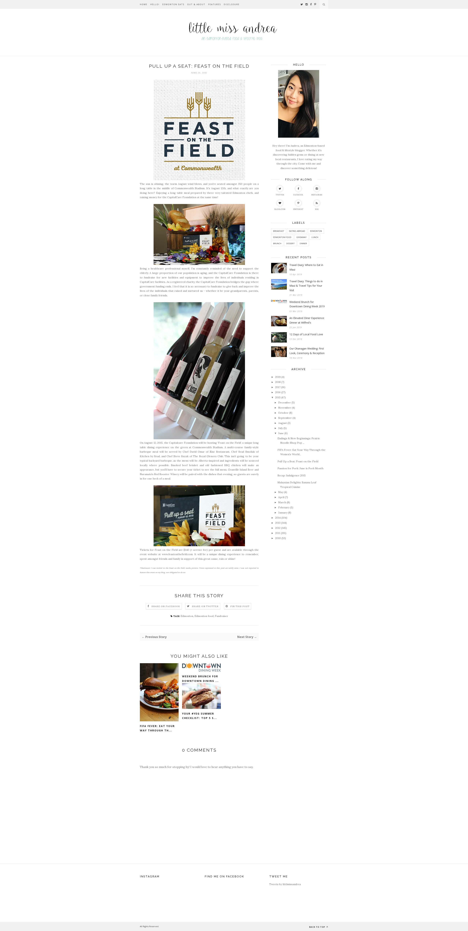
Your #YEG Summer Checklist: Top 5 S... (199, 716)
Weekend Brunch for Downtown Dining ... (200, 679)
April (281, 497)
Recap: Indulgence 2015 (292, 475)
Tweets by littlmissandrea (285, 884)
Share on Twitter (205, 606)
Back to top (317, 927)
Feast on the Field (229, 442)
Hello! (154, 4)
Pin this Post (240, 606)
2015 (278, 397)
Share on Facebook (166, 606)
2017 (277, 387)
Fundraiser (221, 616)
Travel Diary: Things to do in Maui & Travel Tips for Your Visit (306, 286)
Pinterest (298, 209)
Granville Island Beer (241, 469)
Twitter (280, 195)
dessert (290, 243)
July (280, 428)
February (283, 507)
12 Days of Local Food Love (306, 334)
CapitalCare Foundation (181, 197)
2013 (277, 522)
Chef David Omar (194, 451)
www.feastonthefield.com (177, 554)
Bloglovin (279, 209)
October (283, 412)
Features (214, 4)
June (281, 433)
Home (143, 4)
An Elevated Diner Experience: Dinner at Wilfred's (306, 320)
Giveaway (301, 237)
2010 (278, 538)
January (282, 512)
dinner (303, 243)
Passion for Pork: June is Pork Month (300, 468)
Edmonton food (204, 616)
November (284, 407)
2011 (277, 533)
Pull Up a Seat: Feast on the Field (298, 461)
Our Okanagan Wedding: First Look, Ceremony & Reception (306, 351)
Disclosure (231, 4)
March (282, 502)
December (284, 402)
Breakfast (278, 231)
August (282, 423)
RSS (316, 209)
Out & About (196, 4)
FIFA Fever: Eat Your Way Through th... (157, 728)
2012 (277, 528)
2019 (278, 377)
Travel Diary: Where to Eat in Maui (306, 267)
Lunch (315, 237)
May (280, 492)
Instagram (316, 195)
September (285, 418)
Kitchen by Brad (150, 456)
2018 (278, 382)
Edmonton (187, 616)
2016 (278, 392)
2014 (278, 517)
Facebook (298, 195)
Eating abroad (297, 231)
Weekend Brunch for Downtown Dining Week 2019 (307, 304)
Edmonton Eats (173, 4)
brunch (277, 243)
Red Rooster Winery (166, 474)
